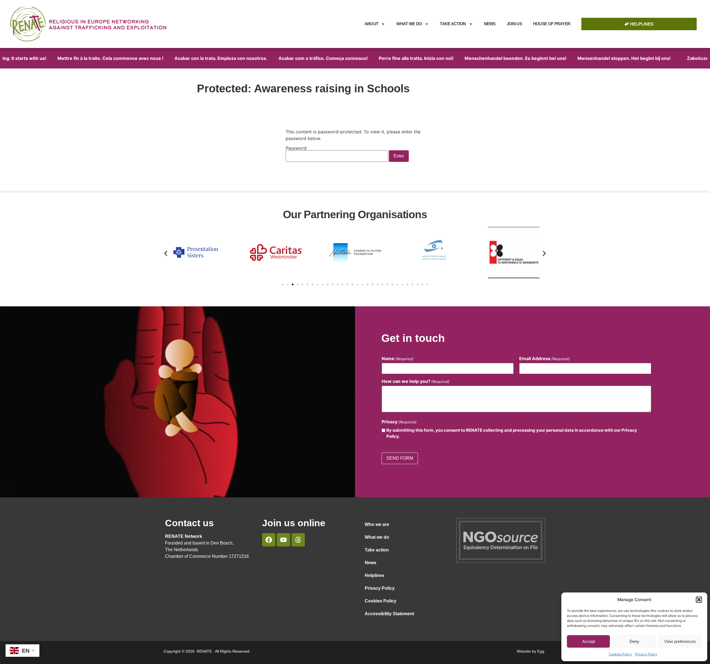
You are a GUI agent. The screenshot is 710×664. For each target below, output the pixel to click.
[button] (699, 599)
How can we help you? (416, 381)
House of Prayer (551, 23)
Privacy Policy (646, 654)
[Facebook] (268, 539)
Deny (634, 641)
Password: (296, 148)
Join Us (514, 23)
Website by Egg (530, 651)
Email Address (544, 358)
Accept (588, 641)
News (490, 23)
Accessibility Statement (389, 613)
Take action (377, 550)
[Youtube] (283, 539)
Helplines (374, 575)
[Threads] (298, 539)
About (371, 23)
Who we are (377, 524)
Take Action (453, 23)
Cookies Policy (620, 654)
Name (398, 358)
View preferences (680, 641)
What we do (409, 23)
